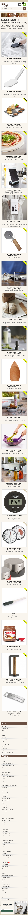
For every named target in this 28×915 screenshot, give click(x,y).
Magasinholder (5, 781)
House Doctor (5, 733)
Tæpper (4, 802)
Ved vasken (5, 831)
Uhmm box (6, 862)
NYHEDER (4, 759)
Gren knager (5, 805)
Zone (3, 750)
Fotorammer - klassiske (7, 809)
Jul (2, 897)
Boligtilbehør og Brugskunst (8, 765)
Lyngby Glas (5, 829)
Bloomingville (5, 728)
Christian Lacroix (6, 877)
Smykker (4, 813)
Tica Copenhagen (6, 744)
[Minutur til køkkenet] (14, 568)
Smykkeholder (5, 774)
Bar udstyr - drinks (6, 820)
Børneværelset (5, 871)
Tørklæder (4, 881)
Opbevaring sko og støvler (8, 818)
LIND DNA (4, 739)
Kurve (3, 767)
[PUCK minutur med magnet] (14, 535)
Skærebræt (5, 827)
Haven (3, 873)
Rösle (4, 849)
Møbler (3, 890)
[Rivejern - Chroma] (14, 600)
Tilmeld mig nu (7, 911)
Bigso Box (4, 726)
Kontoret (4, 868)
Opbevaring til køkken (8, 855)
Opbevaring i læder (6, 772)
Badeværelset (5, 866)
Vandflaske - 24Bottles (8, 840)
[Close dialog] (26, 902)
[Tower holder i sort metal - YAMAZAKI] (14, 175)
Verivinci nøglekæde (6, 884)
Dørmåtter (4, 783)
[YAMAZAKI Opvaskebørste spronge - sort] (14, 45)
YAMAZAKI (4, 748)
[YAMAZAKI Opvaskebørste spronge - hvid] (14, 78)
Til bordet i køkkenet (7, 835)
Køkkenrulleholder (7, 824)
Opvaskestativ (6, 857)
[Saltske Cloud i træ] (14, 372)
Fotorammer (5, 807)
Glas (4, 844)
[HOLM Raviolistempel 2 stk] (14, 273)
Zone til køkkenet (6, 842)
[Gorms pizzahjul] (14, 241)
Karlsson (4, 737)
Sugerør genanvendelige (8, 860)
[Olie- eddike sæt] (14, 470)
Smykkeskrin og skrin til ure (8, 776)
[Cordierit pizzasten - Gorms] (14, 143)
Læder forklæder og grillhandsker (9, 785)
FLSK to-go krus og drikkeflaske (10, 838)
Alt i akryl (4, 778)
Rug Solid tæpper (6, 800)
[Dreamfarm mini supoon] (14, 633)
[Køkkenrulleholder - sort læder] (14, 666)
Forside (6, 18)
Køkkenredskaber (16, 18)
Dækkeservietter (6, 833)
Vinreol (4, 853)
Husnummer (5, 888)
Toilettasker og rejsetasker (8, 875)
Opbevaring (4, 770)
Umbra (3, 746)
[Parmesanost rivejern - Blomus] (14, 404)
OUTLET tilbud (5, 899)
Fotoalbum (4, 811)
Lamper (3, 816)
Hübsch (3, 735)
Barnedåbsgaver (5, 892)
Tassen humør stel (6, 787)
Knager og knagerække (7, 763)
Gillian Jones (5, 730)
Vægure (4, 761)
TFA (3, 741)
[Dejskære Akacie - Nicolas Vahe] (14, 306)
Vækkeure (4, 796)
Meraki (3, 879)
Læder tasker (5, 789)
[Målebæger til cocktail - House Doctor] (14, 339)
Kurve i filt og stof (6, 792)
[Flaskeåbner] (14, 698)
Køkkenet (10, 18)
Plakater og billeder (6, 895)
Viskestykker (5, 864)
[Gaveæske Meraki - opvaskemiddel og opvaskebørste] (14, 208)
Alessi (4, 846)
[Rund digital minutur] (14, 502)
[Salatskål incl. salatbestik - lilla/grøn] (14, 437)
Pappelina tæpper (6, 798)
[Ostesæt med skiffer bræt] (14, 111)
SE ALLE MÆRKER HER (7, 752)
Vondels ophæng (6, 886)
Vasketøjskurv (5, 794)
